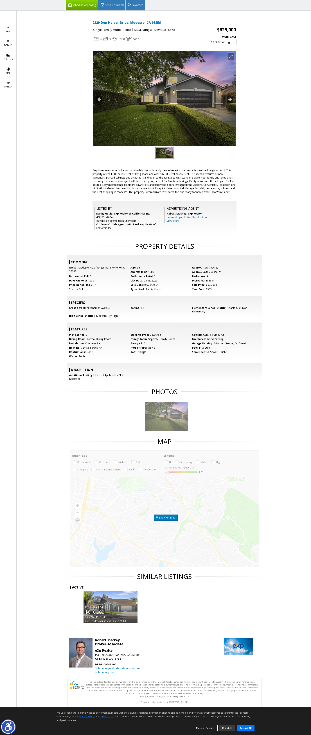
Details (8, 45)
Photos (8, 58)
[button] (8, 727)
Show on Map (166, 517)
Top (8, 31)
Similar (8, 86)
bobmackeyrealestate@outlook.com (188, 217)
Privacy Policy (86, 716)
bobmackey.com (105, 672)
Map (8, 72)
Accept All (246, 728)
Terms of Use (107, 716)
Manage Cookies (205, 728)
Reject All (227, 728)
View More (173, 220)
